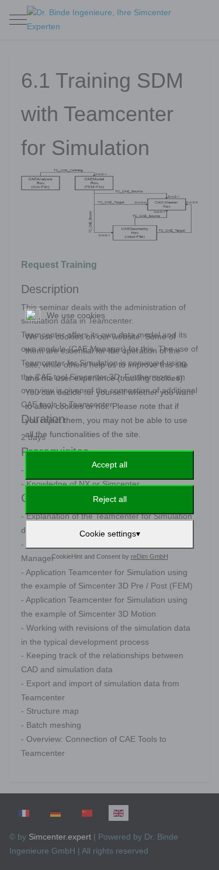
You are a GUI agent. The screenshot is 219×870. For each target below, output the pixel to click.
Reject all (110, 499)
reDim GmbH (149, 556)
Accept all (109, 464)
